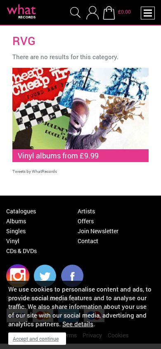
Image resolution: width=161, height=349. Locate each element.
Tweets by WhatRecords (34, 171)
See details (77, 324)
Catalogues (21, 211)
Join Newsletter (98, 231)
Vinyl (12, 241)
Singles (16, 231)
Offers (86, 221)
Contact (88, 241)
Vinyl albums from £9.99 (58, 155)
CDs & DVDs (21, 251)
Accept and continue (36, 338)
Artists (86, 211)
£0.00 (124, 11)
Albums (16, 221)
